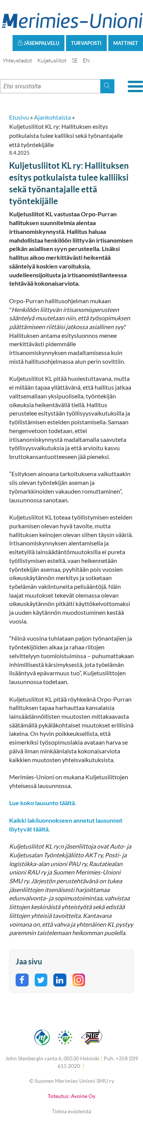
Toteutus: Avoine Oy (71, 1096)
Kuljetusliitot (51, 60)
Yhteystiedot (17, 60)
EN (86, 60)
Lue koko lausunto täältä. (42, 802)
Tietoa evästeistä (71, 1111)
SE (74, 60)
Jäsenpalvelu (40, 43)
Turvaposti (86, 43)
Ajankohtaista (52, 117)
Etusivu (19, 117)
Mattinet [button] (125, 43)
